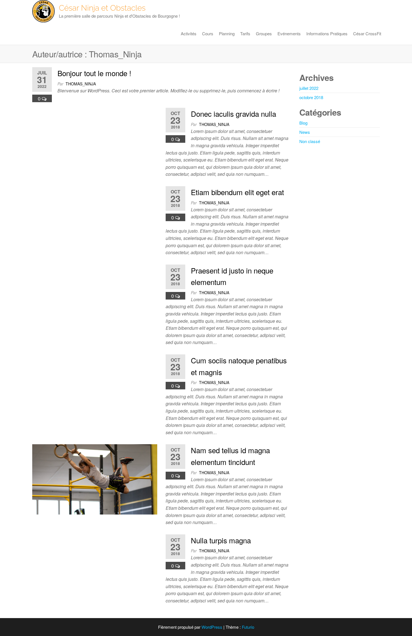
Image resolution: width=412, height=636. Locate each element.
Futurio (248, 627)
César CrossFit (367, 33)
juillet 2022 (308, 88)
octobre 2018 (311, 97)
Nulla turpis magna (221, 540)
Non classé (309, 141)
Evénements (289, 33)
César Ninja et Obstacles (102, 8)
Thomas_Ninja (81, 83)
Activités (188, 33)
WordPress (212, 627)
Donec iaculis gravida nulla (233, 113)
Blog (303, 123)
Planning (227, 33)
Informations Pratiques (327, 33)
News (304, 132)
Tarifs (245, 33)
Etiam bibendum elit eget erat (237, 192)
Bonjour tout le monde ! (94, 73)
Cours (207, 33)
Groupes (264, 33)
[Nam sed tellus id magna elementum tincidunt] (94, 479)
